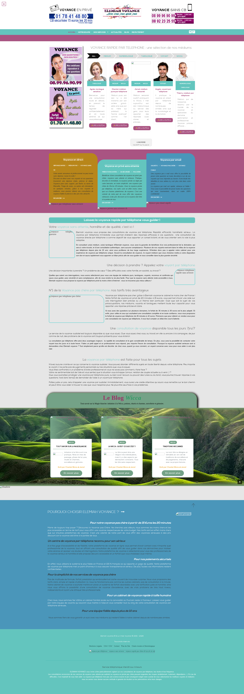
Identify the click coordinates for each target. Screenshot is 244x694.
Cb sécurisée (125, 172)
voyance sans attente (116, 178)
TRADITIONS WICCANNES (173, 446)
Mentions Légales (96, 646)
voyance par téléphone (86, 281)
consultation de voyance (134, 328)
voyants (77, 178)
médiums (56, 191)
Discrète (154, 166)
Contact (117, 646)
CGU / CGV (108, 646)
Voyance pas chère (168, 166)
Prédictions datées (109, 172)
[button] (71, 447)
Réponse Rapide (59, 165)
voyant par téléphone (180, 265)
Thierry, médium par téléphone (185, 94)
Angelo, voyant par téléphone (163, 90)
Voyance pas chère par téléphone (86, 290)
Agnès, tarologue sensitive (97, 90)
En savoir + (57, 198)
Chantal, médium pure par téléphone (119, 90)
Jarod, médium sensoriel (141, 90)
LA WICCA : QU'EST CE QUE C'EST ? (122, 446)
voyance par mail (160, 186)
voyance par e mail (162, 174)
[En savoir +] (71, 427)
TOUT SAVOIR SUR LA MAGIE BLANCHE (71, 446)
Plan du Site (125, 646)
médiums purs (127, 275)
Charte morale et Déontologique (143, 646)
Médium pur (72, 165)
